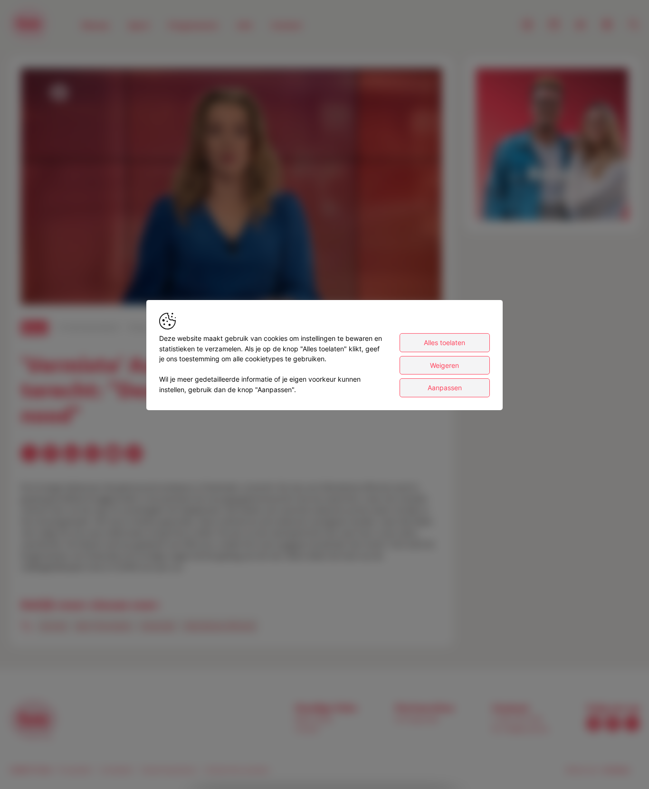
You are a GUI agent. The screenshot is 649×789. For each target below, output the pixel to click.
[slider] (231, 274)
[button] (233, 188)
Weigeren (444, 365)
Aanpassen (445, 388)
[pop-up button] (411, 289)
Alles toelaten (444, 342)
